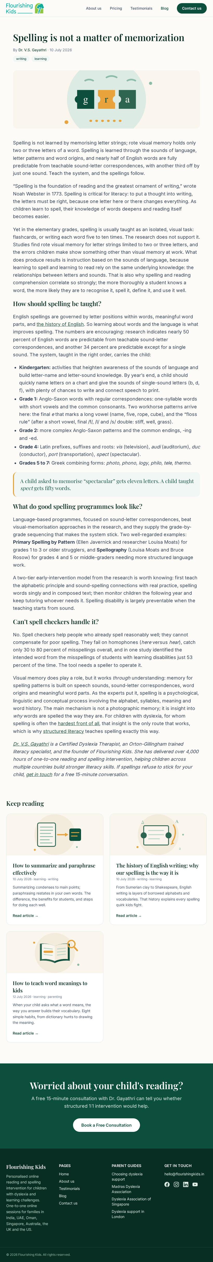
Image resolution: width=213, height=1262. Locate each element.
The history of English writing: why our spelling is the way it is (157, 869)
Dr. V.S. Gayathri (32, 50)
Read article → (25, 915)
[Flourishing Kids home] (25, 8)
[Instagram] (176, 1184)
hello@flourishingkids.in (184, 1174)
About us (94, 8)
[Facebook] (167, 1184)
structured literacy (63, 731)
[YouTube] (195, 1184)
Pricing (116, 8)
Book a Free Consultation (106, 1125)
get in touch (39, 774)
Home (64, 1174)
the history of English (60, 324)
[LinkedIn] (185, 1184)
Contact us (192, 8)
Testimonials (141, 8)
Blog (165, 8)
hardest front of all (78, 723)
